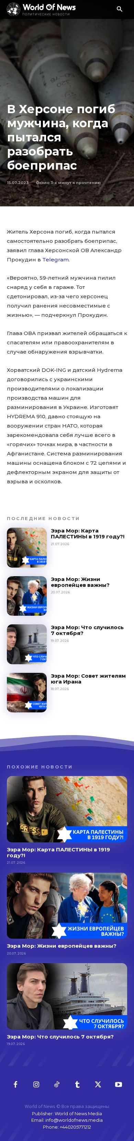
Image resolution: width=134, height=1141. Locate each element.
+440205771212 (75, 1127)
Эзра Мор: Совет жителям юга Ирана (88, 678)
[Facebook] (15, 1085)
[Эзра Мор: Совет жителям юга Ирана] (27, 693)
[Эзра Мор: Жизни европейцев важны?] (27, 596)
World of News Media (78, 1113)
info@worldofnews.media (74, 1120)
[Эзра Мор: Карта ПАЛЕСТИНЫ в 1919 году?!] (27, 548)
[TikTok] (56, 1085)
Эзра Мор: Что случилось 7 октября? (87, 630)
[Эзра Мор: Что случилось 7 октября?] (27, 644)
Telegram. (56, 259)
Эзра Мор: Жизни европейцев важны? (80, 582)
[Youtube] (118, 1085)
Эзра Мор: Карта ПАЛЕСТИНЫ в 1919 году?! (87, 533)
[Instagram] (36, 1085)
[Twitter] (98, 1085)
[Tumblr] (77, 1085)
